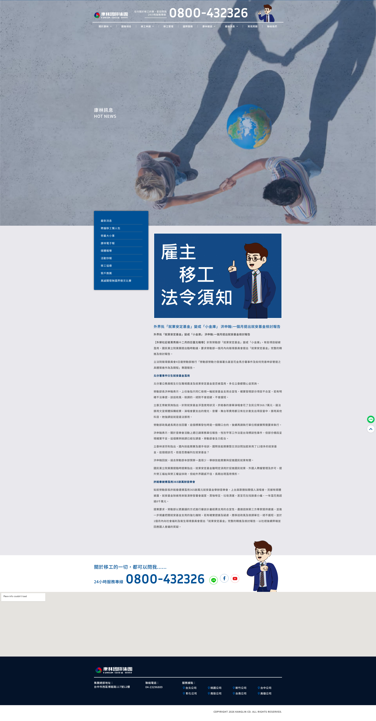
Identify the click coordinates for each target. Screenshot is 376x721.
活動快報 (106, 258)
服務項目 (126, 26)
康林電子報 (108, 243)
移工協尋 (106, 265)
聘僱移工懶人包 (110, 228)
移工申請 (146, 26)
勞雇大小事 (108, 235)
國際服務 (188, 26)
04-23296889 (154, 687)
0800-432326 (208, 12)
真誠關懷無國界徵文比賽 (116, 280)
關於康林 (104, 26)
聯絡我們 (272, 26)
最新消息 (230, 26)
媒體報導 (106, 250)
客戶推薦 (106, 273)
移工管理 (168, 26)
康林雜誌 (207, 26)
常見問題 (253, 26)
